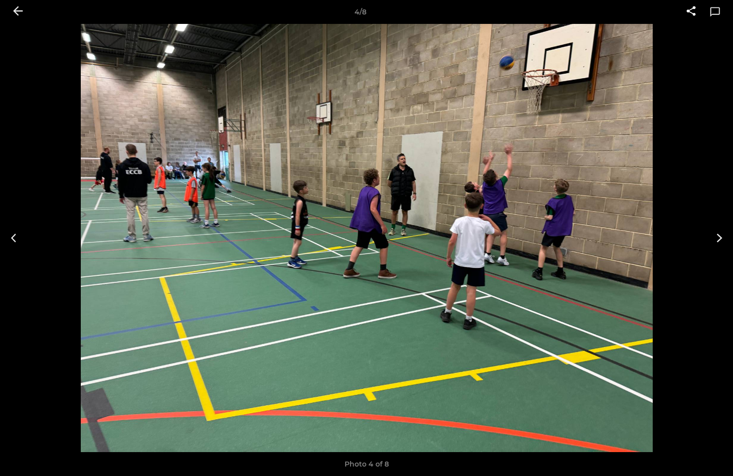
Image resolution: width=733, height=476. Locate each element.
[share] (691, 12)
